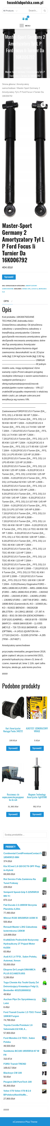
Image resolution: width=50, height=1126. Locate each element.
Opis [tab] (6, 301)
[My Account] (23, 18)
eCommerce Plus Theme (25, 1122)
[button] (43, 104)
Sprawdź (8, 277)
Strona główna (8, 84)
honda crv (26, 289)
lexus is (34, 289)
